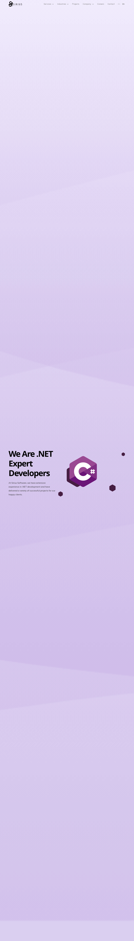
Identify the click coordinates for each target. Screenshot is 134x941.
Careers (100, 4)
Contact (111, 4)
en (123, 4)
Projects (75, 4)
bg (119, 4)
